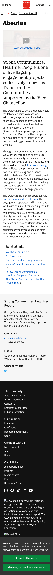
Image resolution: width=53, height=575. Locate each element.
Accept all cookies (26, 558)
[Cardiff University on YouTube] (31, 490)
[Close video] (46, 34)
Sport (7, 436)
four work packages (38, 165)
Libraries (9, 423)
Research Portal (13, 483)
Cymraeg (39, 5)
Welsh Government (16, 252)
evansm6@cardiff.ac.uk (15, 338)
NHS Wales (12, 256)
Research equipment (16, 432)
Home (4, 13)
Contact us (10, 404)
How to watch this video (26, 48)
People (8, 479)
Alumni (8, 451)
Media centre (11, 475)
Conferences (11, 427)
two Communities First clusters (20, 199)
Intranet (8, 471)
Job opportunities (13, 467)
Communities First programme (23, 260)
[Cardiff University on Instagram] (6, 490)
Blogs (7, 455)
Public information (14, 412)
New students (12, 447)
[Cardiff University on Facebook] (12, 490)
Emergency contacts (15, 408)
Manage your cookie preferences (27, 567)
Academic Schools (14, 395)
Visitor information (14, 400)
